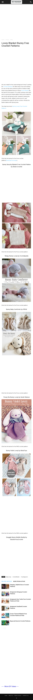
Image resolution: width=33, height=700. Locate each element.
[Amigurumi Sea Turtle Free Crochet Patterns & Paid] (5, 601)
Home (3, 39)
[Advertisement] (16, 21)
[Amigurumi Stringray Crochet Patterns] (5, 593)
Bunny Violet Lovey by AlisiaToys (16, 450)
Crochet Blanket (16, 576)
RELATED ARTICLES (7, 581)
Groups (7, 39)
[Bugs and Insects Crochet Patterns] (5, 622)
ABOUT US (11, 695)
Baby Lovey (8, 576)
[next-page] (5, 628)
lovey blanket (24, 90)
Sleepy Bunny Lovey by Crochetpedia (16, 256)
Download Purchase (11, 160)
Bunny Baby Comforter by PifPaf (16, 309)
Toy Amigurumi (24, 576)
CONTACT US (25, 695)
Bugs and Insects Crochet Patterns (20, 621)
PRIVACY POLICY (17, 695)
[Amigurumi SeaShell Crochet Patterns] (5, 608)
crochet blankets (7, 86)
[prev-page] (2, 628)
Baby (11, 39)
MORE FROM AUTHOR (19, 581)
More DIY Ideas (10, 686)
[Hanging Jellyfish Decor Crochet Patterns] (5, 586)
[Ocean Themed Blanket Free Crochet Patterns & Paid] (5, 615)
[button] (2, 2)
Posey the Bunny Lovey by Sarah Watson (16, 397)
